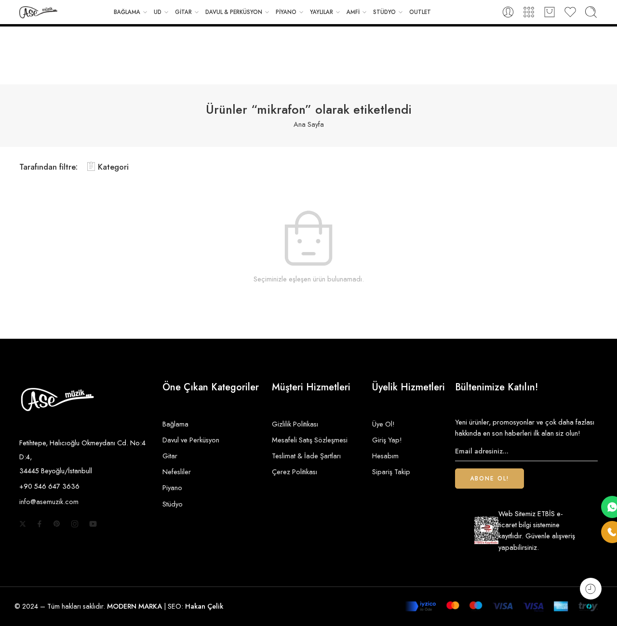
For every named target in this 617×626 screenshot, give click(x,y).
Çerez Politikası (294, 471)
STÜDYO (384, 12)
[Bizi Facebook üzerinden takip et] (39, 524)
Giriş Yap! (387, 440)
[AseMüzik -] (38, 12)
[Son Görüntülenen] (591, 588)
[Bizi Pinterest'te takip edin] (57, 524)
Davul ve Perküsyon (190, 440)
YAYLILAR (321, 12)
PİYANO (286, 12)
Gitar (169, 456)
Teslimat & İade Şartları (306, 456)
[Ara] (591, 12)
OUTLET (420, 12)
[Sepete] (549, 12)
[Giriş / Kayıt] (508, 12)
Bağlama (175, 424)
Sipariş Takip (391, 471)
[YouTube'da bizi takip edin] (93, 523)
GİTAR (183, 12)
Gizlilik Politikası (295, 424)
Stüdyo (172, 504)
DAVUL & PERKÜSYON (233, 12)
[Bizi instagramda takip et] (74, 523)
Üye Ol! (383, 424)
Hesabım (385, 456)
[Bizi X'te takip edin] (22, 523)
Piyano (172, 487)
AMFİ (353, 12)
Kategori (113, 167)
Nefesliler (176, 471)
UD (157, 12)
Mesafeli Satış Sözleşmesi (310, 440)
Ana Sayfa (309, 124)
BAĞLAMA (127, 12)
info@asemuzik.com (49, 501)
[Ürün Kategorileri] (529, 12)
